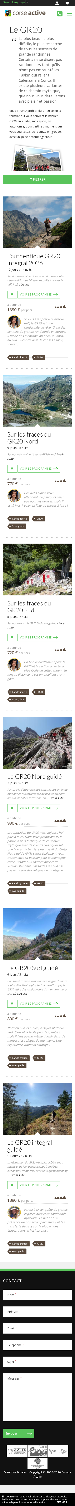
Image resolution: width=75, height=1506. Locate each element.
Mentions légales (15, 1472)
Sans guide (18, 526)
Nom (11, 1295)
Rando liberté (19, 357)
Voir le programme (36, 294)
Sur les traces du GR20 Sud (29, 606)
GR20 (39, 357)
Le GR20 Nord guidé (34, 776)
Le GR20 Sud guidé (32, 967)
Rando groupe (20, 883)
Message (14, 1378)
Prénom (12, 1312)
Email (12, 1328)
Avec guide (18, 890)
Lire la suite (22, 284)
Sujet (11, 1362)
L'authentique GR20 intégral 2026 (33, 259)
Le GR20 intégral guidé (29, 1145)
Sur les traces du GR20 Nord (29, 437)
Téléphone (15, 1345)
